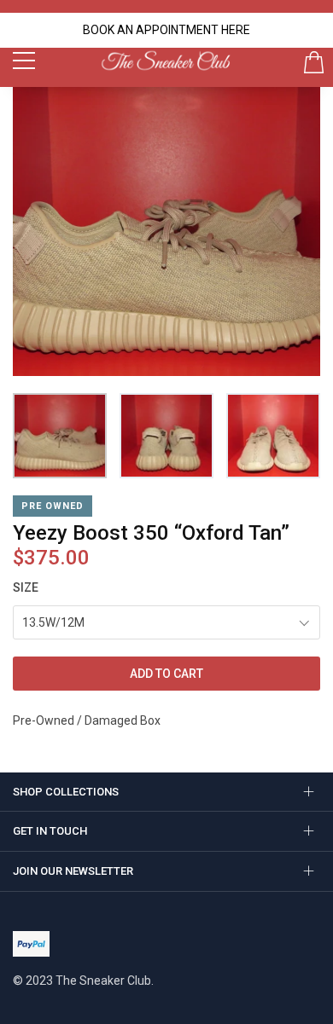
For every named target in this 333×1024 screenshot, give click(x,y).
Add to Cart (166, 673)
